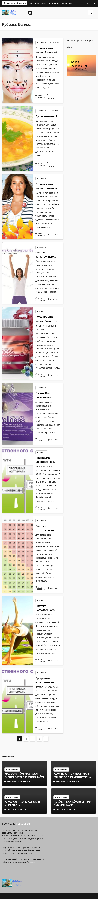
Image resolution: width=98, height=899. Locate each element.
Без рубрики (13, 770)
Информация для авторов (80, 40)
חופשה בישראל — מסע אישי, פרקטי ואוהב (22, 803)
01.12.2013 (54, 299)
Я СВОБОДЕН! (22, 823)
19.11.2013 (55, 660)
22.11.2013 (54, 508)
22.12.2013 (54, 235)
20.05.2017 (51, 98)
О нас (70, 47)
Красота (55, 43)
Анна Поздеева (40, 97)
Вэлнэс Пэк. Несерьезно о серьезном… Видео (47, 397)
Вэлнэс (42, 43)
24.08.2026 (11, 781)
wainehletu (25, 781)
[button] (90, 12)
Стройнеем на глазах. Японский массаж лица (46, 52)
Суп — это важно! (46, 116)
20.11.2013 (54, 588)
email (32, 862)
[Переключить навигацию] (35, 13)
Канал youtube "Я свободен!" (79, 65)
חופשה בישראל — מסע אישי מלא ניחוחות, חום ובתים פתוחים (24, 775)
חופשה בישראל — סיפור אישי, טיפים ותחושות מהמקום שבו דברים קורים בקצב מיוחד (71, 777)
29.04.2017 (51, 166)
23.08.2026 (11, 809)
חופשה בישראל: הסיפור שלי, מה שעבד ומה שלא (73, 803)
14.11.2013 (55, 729)
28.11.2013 (54, 375)
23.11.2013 (54, 440)
